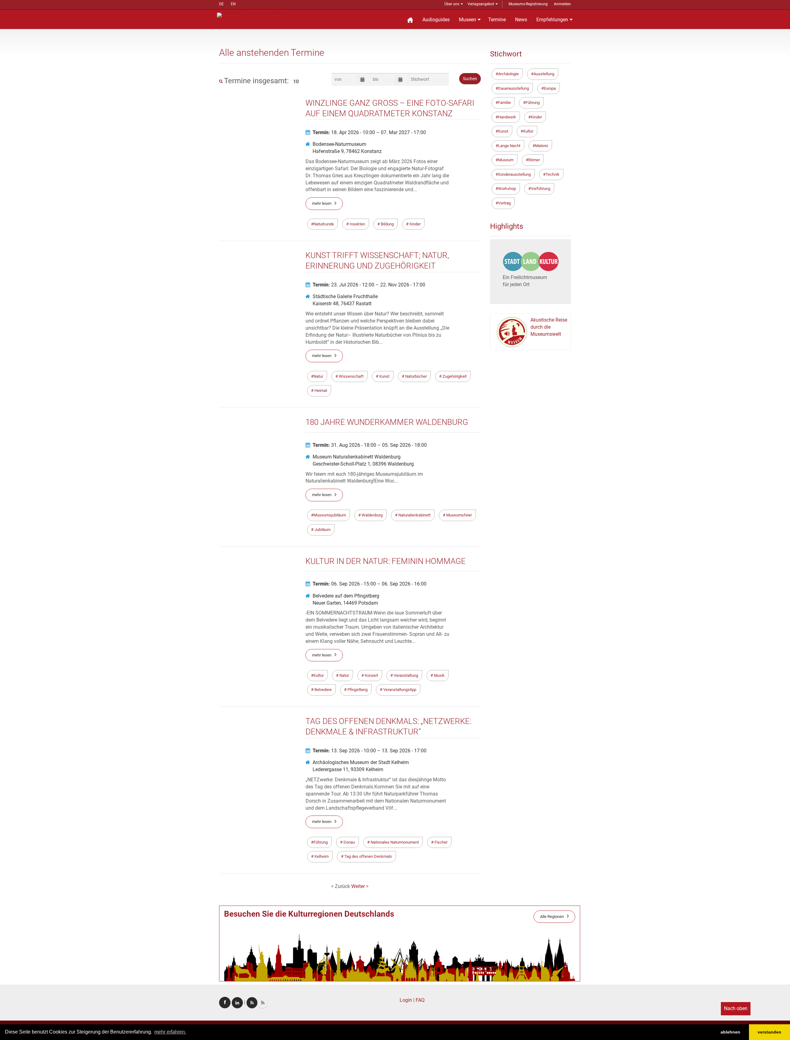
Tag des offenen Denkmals (367, 856)
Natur (318, 376)
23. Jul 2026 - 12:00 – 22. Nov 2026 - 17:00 (369, 285)
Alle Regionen (552, 916)
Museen (467, 20)
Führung (321, 842)
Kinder (415, 224)
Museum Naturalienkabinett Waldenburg (357, 457)
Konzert (371, 675)
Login (406, 1000)
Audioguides (436, 20)
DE (221, 4)
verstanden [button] (769, 1032)
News (521, 20)
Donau (349, 842)
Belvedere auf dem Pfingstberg (346, 596)
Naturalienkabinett (413, 515)
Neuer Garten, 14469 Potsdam (345, 603)
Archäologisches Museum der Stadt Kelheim (361, 762)
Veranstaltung (405, 675)
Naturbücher (415, 376)
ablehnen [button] (730, 1032)
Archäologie (508, 74)
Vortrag (504, 203)
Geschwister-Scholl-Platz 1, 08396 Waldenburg (363, 464)
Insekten (357, 224)
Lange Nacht (509, 145)
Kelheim (321, 856)
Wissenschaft (351, 376)
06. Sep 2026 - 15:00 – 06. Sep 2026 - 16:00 (369, 584)
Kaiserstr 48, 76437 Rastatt (342, 303)
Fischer (440, 842)
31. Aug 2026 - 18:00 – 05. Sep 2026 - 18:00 (370, 445)
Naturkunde (324, 224)
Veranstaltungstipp (399, 689)
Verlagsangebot (481, 4)
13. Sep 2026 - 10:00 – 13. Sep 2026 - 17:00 (369, 751)
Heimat (320, 390)
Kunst (383, 376)
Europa (550, 88)
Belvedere (323, 689)
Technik (552, 174)
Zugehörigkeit (454, 376)
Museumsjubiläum (330, 515)
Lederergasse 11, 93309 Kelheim (348, 769)
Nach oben (735, 1008)
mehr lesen (321, 203)
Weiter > (359, 886)
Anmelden (562, 4)
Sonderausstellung (514, 174)
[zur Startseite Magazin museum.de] (254, 14)
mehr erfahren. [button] (170, 1031)
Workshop (507, 188)
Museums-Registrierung (528, 4)
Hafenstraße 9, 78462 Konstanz (347, 151)
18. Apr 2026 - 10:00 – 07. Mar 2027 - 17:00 (369, 132)
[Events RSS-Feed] (252, 1002)
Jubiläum (322, 529)
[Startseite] (410, 19)
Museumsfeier (458, 515)
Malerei (541, 145)
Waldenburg (372, 515)
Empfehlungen (552, 20)
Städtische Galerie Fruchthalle (345, 296)
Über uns (451, 4)
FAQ (420, 1000)
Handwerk (507, 117)
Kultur (319, 675)
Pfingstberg (357, 689)
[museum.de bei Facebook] (225, 1002)
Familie (504, 102)
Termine (497, 20)
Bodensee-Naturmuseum (339, 144)
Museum (506, 160)
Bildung (387, 224)
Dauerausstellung (513, 88)
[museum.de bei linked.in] (237, 1002)
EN (233, 4)
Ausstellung (544, 74)
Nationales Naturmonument (394, 842)
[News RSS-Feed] (262, 1002)
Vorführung (540, 188)
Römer (534, 160)
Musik (439, 675)
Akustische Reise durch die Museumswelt (548, 327)
